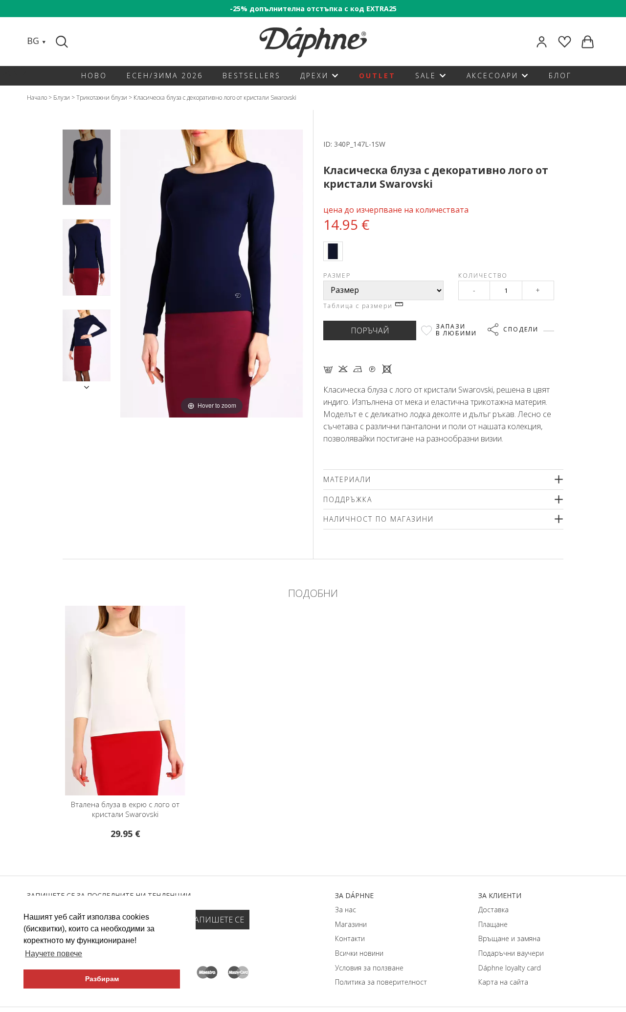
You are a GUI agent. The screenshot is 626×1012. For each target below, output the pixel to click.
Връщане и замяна (509, 938)
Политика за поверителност (381, 982)
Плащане (493, 924)
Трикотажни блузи (101, 97)
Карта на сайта (503, 982)
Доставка (493, 909)
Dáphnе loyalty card (509, 967)
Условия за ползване (369, 967)
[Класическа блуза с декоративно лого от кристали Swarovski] (87, 167)
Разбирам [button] (102, 979)
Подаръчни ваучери (511, 953)
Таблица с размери (359, 306)
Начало (37, 97)
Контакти (350, 938)
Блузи (61, 97)
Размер (337, 275)
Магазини (351, 924)
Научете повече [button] (53, 953)
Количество (483, 275)
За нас (345, 909)
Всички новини (359, 953)
